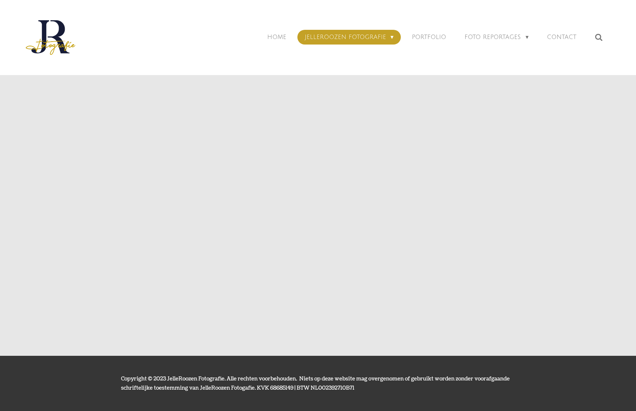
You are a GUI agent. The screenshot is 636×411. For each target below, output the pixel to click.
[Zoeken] (598, 37)
